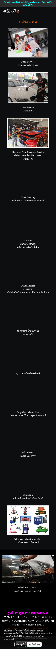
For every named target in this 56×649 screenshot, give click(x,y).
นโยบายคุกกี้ (9, 639)
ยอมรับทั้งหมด (34, 644)
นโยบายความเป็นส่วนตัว (32, 636)
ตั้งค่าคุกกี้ (20, 644)
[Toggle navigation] (52, 11)
